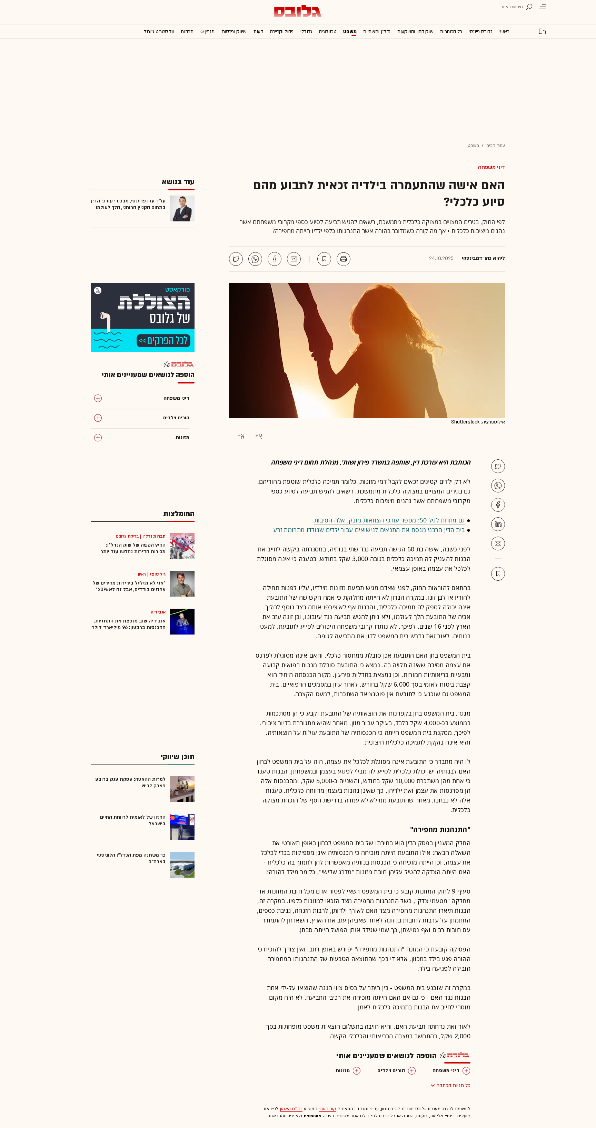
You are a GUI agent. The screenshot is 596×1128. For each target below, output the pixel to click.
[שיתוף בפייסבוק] (274, 259)
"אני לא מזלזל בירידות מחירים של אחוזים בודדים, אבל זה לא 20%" (129, 586)
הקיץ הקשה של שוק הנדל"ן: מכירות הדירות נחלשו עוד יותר (133, 548)
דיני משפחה (491, 167)
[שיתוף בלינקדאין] (498, 524)
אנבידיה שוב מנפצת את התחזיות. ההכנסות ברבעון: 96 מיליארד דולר (129, 624)
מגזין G (207, 31)
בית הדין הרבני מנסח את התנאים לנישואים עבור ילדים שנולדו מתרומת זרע (369, 530)
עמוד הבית (495, 145)
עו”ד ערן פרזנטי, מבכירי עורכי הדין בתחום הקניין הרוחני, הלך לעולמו (128, 204)
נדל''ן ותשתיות (376, 31)
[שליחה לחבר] (294, 259)
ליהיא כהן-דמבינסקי (483, 258)
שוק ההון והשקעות (415, 31)
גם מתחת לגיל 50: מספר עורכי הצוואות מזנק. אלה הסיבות (389, 520)
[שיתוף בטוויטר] (236, 259)
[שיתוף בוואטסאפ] (255, 259)
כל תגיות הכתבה (453, 1085)
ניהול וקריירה (282, 31)
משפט (349, 31)
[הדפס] (343, 259)
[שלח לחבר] (498, 543)
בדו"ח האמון (291, 1108)
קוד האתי (327, 1108)
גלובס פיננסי (480, 31)
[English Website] (542, 31)
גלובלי (306, 31)
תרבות (187, 31)
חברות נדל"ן (154, 536)
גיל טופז (158, 574)
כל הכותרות (451, 31)
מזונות (343, 1070)
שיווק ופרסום (234, 31)
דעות (258, 31)
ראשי (504, 31)
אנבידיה (158, 612)
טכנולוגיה (327, 31)
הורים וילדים (391, 1070)
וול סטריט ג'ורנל (159, 31)
